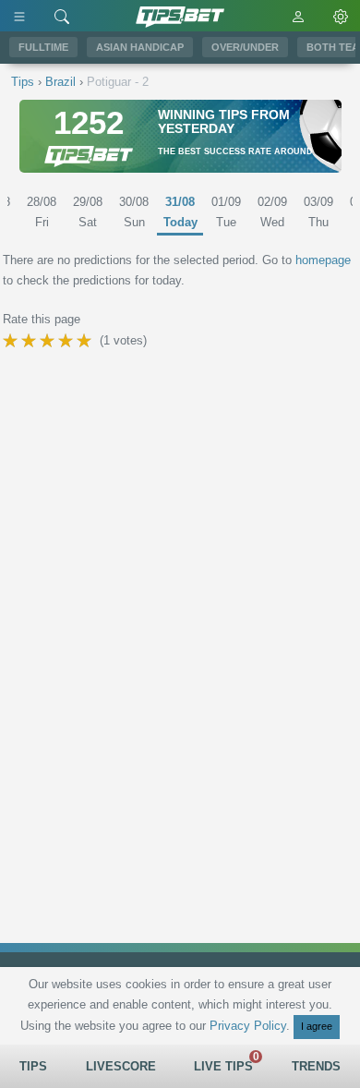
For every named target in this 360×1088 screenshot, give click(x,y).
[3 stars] (49, 340)
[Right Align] (61, 15)
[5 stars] (86, 340)
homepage (323, 260)
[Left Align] (19, 15)
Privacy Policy (248, 1026)
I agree (316, 1026)
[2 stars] (30, 340)
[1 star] (12, 340)
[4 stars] (67, 340)
